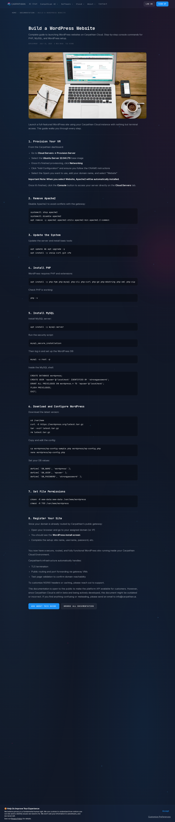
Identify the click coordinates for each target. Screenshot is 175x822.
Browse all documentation (79, 606)
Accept (165, 811)
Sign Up (162, 4)
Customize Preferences (159, 817)
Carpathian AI (48, 4)
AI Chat (33, 4)
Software (66, 4)
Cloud (79, 4)
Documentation (27, 13)
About (90, 4)
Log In (149, 4)
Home (14, 13)
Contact (103, 4)
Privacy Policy (16, 819)
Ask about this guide (43, 606)
